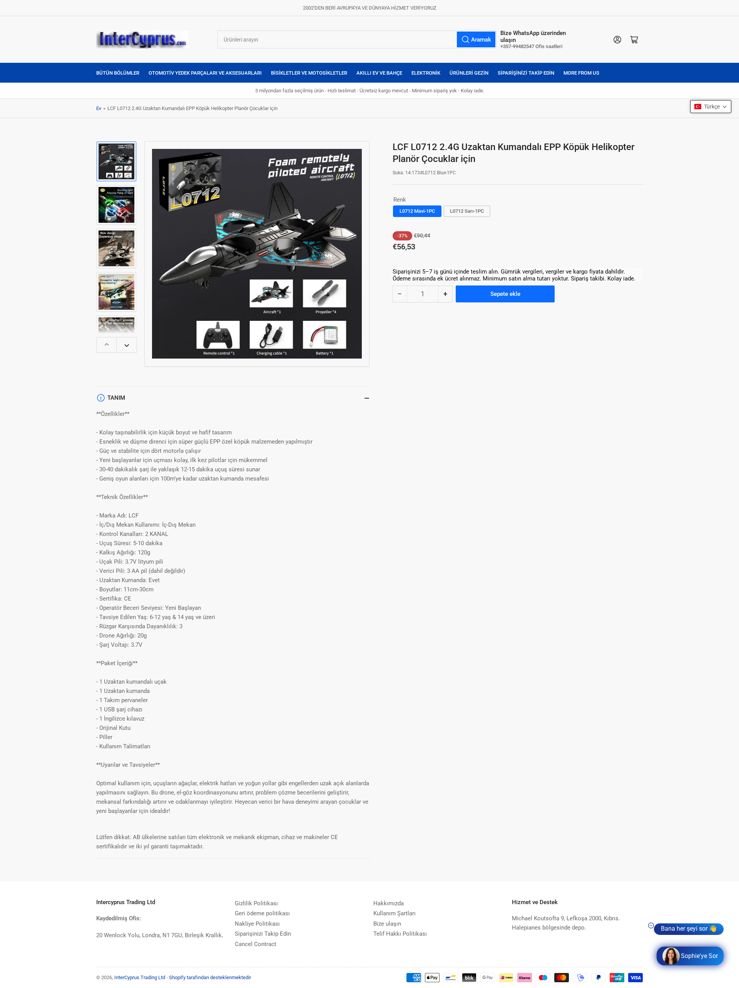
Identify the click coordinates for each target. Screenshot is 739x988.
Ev (98, 108)
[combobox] (357, 39)
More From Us (581, 73)
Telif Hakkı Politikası (400, 933)
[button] (711, 106)
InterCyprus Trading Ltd (139, 977)
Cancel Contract (255, 944)
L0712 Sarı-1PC (467, 211)
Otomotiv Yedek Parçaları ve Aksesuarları (205, 73)
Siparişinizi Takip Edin (526, 73)
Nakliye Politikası (257, 923)
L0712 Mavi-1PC (417, 211)
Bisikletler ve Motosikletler (309, 73)
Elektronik (425, 73)
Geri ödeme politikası (262, 913)
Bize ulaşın (387, 923)
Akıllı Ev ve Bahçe (379, 73)
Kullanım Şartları (394, 913)
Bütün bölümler (117, 73)
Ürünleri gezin (469, 73)
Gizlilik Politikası (256, 903)
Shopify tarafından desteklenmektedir (210, 977)
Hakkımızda (388, 903)
